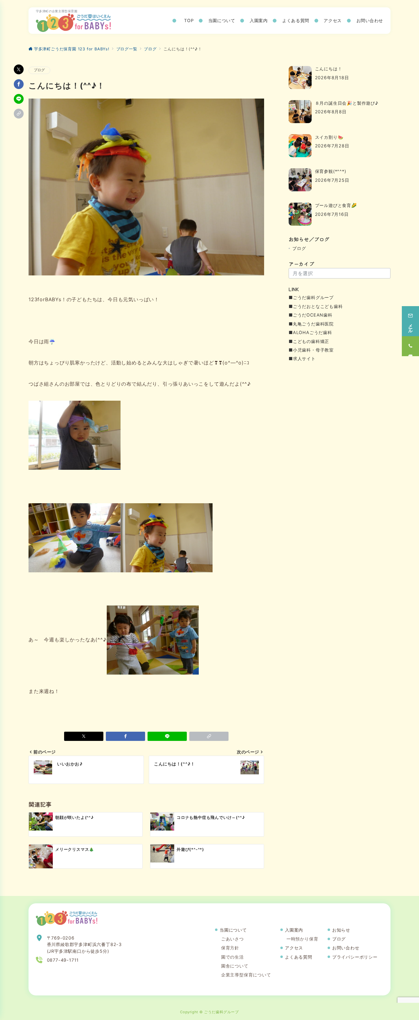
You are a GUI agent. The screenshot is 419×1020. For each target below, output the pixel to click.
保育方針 (230, 947)
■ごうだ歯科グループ (311, 297)
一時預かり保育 (302, 938)
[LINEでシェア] (19, 99)
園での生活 (232, 957)
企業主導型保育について (246, 974)
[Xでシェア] (19, 69)
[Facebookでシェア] (19, 84)
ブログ (39, 70)
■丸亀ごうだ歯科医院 (311, 323)
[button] (19, 114)
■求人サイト (302, 358)
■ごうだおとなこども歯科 (316, 306)
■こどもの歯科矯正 (309, 341)
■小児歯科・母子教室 (311, 349)
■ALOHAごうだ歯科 (310, 332)
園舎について (234, 965)
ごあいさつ (232, 938)
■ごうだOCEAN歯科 (311, 314)
